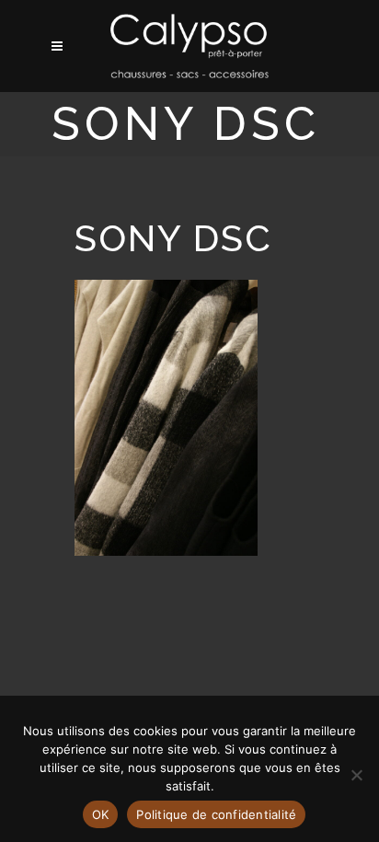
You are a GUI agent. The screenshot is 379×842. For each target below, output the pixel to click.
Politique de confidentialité (216, 814)
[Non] (356, 775)
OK (100, 814)
